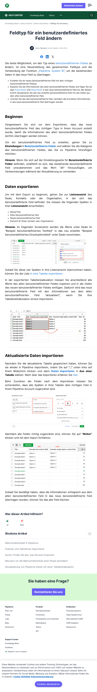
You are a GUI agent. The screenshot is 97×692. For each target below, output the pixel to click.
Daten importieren (41, 23)
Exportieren (20, 89)
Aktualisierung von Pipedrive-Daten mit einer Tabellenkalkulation (39, 567)
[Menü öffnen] (90, 5)
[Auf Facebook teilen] (41, 57)
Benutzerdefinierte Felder (40, 146)
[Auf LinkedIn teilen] (47, 57)
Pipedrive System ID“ (52, 70)
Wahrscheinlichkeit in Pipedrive (21, 543)
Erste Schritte (26, 23)
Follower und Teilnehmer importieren (24, 549)
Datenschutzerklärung (42, 676)
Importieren (36, 89)
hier (75, 374)
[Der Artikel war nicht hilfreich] (22, 521)
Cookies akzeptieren (48, 684)
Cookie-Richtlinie (21, 676)
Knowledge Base (12, 23)
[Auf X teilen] (52, 57)
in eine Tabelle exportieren (46, 273)
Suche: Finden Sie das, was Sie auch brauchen (29, 555)
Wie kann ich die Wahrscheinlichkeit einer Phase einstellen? (36, 561)
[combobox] (61, 15)
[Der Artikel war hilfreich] (7, 521)
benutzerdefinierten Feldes (72, 63)
